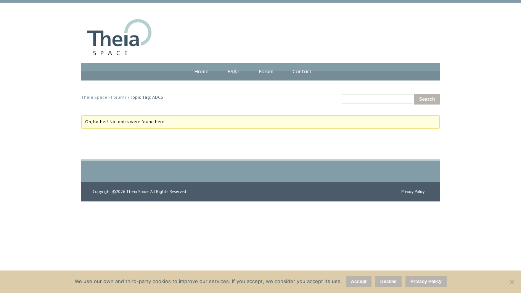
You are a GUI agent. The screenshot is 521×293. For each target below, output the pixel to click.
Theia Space (94, 97)
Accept (359, 281)
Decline (388, 281)
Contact (302, 71)
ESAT (234, 71)
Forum (266, 71)
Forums (119, 97)
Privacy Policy (413, 191)
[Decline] (511, 282)
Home (202, 71)
